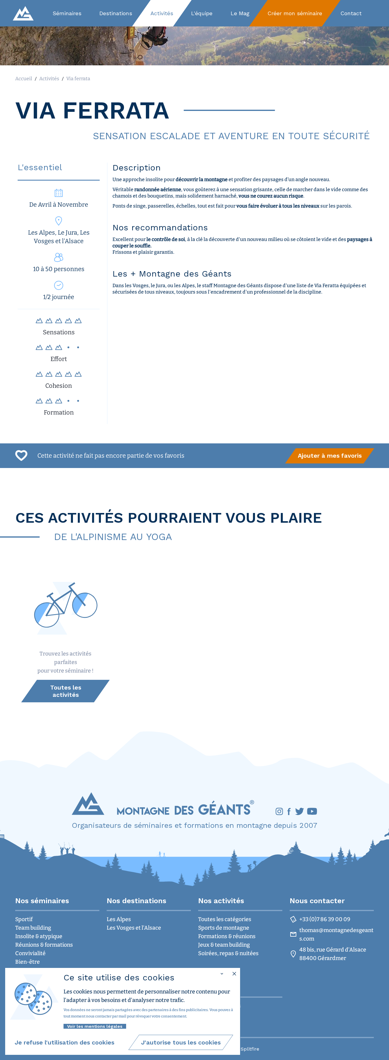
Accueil (23, 78)
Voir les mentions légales (94, 1026)
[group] (330, 455)
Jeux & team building (224, 944)
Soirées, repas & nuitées (228, 953)
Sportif (24, 919)
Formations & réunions (227, 936)
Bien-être (27, 961)
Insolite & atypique (38, 936)
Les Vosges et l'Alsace (134, 927)
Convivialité (30, 953)
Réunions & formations (44, 944)
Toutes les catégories (224, 919)
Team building (33, 927)
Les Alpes (119, 919)
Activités (49, 78)
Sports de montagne (223, 927)
